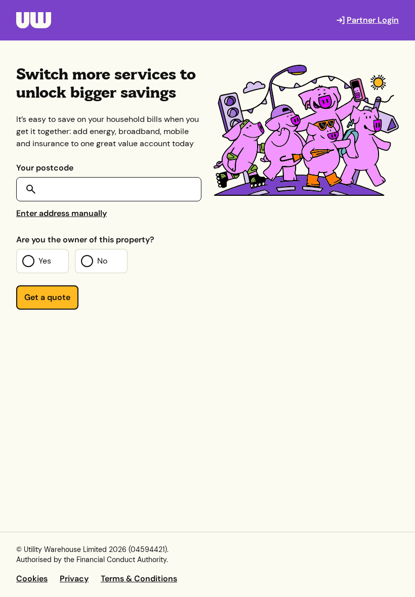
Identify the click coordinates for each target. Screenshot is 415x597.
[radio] (42, 261)
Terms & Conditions (139, 578)
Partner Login (373, 20)
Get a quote (47, 297)
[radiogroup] (99, 261)
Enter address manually (61, 213)
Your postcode (44, 167)
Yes (44, 260)
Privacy (74, 578)
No (102, 260)
